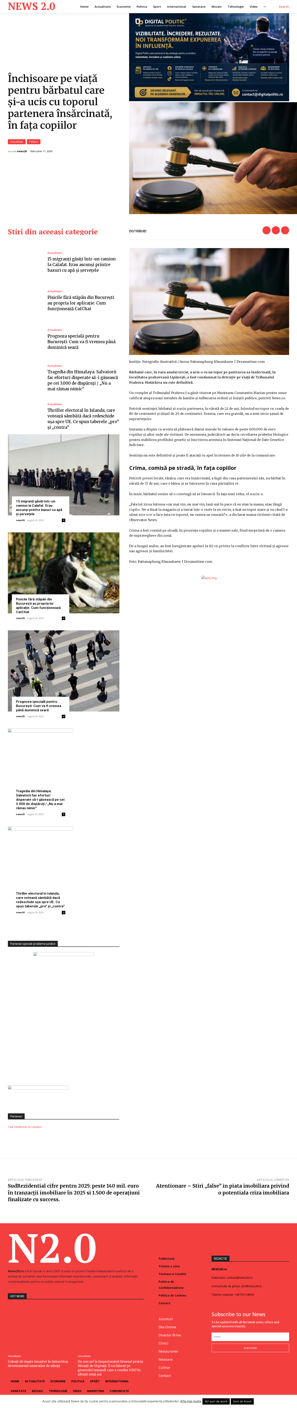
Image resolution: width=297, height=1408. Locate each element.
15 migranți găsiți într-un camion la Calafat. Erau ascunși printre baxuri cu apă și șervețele (81, 264)
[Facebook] (266, 230)
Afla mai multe (190, 1401)
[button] (284, 6)
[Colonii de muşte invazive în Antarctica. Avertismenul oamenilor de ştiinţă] (41, 1328)
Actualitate (16, 141)
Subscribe (250, 1348)
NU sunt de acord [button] (216, 1401)
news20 (22, 151)
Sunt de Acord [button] (242, 1401)
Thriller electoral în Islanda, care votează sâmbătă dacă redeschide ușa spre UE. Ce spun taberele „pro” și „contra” (40, 899)
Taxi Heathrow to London (25, 1127)
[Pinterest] (285, 230)
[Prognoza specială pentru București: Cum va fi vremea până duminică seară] (24, 339)
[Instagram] (223, 1365)
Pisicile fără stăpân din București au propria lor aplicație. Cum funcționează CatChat (80, 303)
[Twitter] (276, 230)
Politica (33, 141)
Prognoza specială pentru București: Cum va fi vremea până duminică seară (81, 341)
